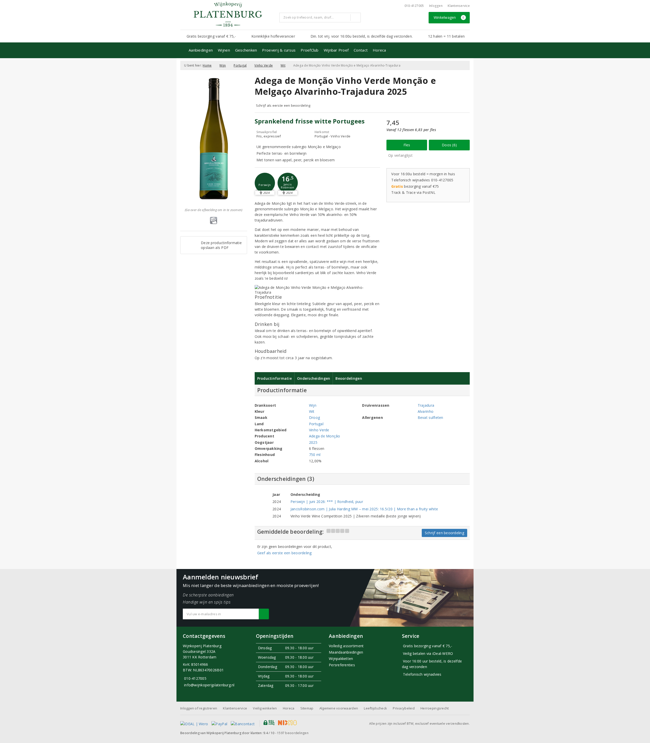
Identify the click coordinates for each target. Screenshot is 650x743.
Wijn (222, 65)
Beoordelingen (348, 378)
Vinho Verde (263, 65)
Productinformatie (274, 378)
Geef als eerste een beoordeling (284, 552)
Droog (314, 417)
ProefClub (309, 50)
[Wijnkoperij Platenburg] (228, 14)
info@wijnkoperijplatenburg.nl (209, 685)
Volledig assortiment (346, 645)
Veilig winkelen (265, 708)
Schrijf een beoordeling (444, 532)
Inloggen (436, 6)
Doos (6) (449, 145)
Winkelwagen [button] (449, 17)
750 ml (315, 454)
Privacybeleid (403, 708)
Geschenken (246, 50)
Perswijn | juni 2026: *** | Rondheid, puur (326, 501)
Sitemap (307, 708)
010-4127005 (414, 6)
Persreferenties (342, 664)
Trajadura (426, 405)
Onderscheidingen (313, 378)
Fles (406, 145)
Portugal (240, 65)
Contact (361, 50)
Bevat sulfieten (430, 417)
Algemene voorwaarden (338, 708)
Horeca (379, 50)
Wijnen (224, 50)
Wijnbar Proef (336, 50)
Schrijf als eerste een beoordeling (283, 105)
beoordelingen (292, 733)
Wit (283, 65)
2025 (313, 442)
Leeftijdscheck (375, 708)
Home (207, 65)
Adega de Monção (324, 436)
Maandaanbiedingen (346, 652)
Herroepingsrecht (434, 708)
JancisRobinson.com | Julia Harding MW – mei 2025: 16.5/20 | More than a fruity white (364, 509)
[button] (265, 183)
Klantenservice (459, 6)
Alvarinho (425, 411)
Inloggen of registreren (198, 708)
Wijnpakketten (341, 658)
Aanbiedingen (201, 50)
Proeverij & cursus (279, 50)
